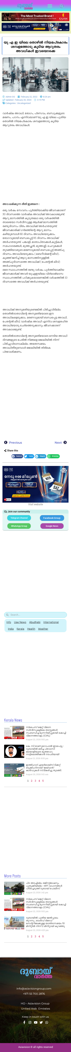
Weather (43, 628)
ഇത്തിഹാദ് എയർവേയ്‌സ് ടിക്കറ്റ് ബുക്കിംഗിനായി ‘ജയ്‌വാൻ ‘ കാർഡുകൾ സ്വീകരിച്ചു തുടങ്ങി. (44, 767)
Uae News (20, 622)
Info (8, 622)
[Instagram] (30, 1022)
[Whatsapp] (46, 1022)
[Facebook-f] (24, 1022)
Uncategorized (24, 103)
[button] (50, 6)
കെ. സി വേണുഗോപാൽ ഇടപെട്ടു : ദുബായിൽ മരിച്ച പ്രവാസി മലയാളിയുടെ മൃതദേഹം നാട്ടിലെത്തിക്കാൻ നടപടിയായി (45, 750)
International (51, 622)
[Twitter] (41, 1022)
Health (31, 628)
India (11, 628)
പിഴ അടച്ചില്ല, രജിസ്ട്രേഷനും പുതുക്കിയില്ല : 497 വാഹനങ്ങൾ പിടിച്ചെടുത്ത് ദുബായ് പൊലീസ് (44, 885)
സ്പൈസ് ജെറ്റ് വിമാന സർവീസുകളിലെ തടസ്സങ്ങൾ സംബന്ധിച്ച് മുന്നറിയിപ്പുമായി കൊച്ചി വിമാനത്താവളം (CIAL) (46, 731)
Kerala (20, 628)
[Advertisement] (35, 165)
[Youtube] (35, 1022)
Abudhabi (34, 622)
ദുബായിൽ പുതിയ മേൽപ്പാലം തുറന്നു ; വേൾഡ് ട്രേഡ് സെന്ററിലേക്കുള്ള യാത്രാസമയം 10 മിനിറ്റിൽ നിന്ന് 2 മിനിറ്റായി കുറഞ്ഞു (45, 921)
